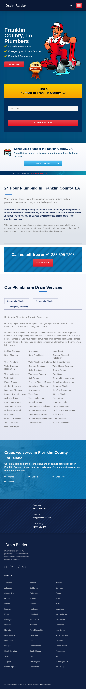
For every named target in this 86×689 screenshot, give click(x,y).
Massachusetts (62, 614)
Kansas (7, 609)
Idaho (58, 598)
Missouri (8, 625)
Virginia (7, 661)
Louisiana (60, 609)
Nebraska (60, 625)
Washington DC (62, 661)
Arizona (59, 583)
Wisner (11, 477)
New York (34, 635)
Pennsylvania (35, 646)
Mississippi (60, 619)
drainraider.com (45, 684)
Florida (58, 593)
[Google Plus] (23, 567)
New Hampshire (36, 630)
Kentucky (34, 609)
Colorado (59, 588)
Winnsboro (61, 477)
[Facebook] (6, 567)
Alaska (33, 583)
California (34, 588)
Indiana (33, 604)
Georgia (7, 598)
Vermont (59, 656)
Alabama (8, 583)
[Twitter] (12, 567)
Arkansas (8, 588)
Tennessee (60, 651)
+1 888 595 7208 (60, 254)
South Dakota (35, 651)
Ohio (32, 640)
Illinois (7, 604)
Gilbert (35, 477)
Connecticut (9, 593)
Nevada (7, 630)
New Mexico (9, 635)
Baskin (11, 482)
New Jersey (61, 630)
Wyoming (59, 667)
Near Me (25, 173)
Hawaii (33, 598)
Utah (32, 656)
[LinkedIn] (18, 567)
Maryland (34, 614)
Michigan (8, 619)
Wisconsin (34, 667)
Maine (6, 614)
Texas (6, 656)
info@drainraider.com (42, 518)
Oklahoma (60, 640)
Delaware (34, 593)
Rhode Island (61, 646)
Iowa (58, 604)
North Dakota (9, 640)
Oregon (7, 646)
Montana (33, 625)
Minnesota (34, 619)
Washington (35, 661)
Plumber (16, 173)
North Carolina (62, 635)
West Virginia (10, 667)
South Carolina (10, 651)
